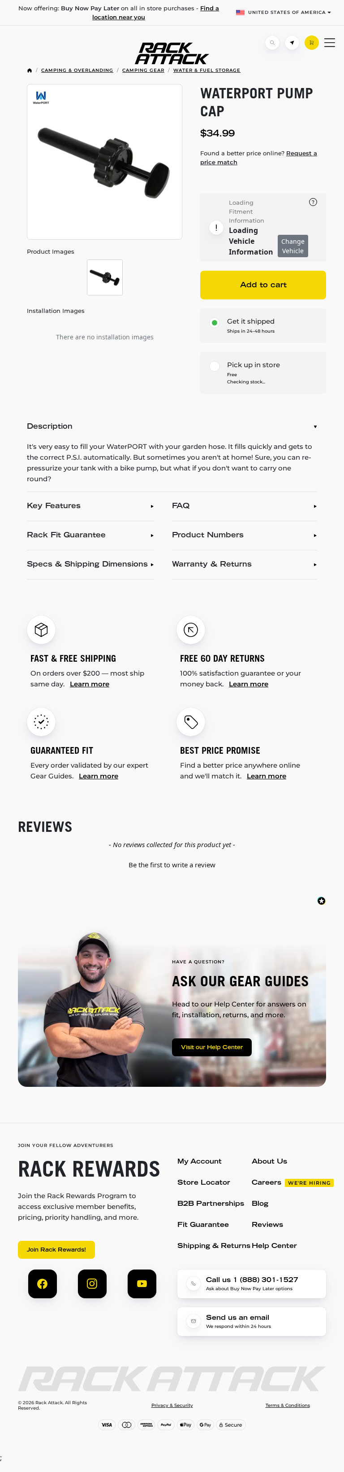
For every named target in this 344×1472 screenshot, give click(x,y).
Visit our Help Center (212, 1047)
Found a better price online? (258, 157)
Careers (266, 1183)
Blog (260, 1204)
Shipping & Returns (213, 1246)
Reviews (267, 1225)
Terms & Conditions (288, 1405)
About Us (269, 1162)
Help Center (274, 1246)
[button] (172, 864)
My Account (199, 1162)
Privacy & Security (172, 1405)
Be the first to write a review (172, 864)
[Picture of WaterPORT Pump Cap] (104, 161)
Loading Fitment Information (246, 211)
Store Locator (203, 1183)
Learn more (89, 684)
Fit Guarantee (203, 1225)
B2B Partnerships (210, 1204)
